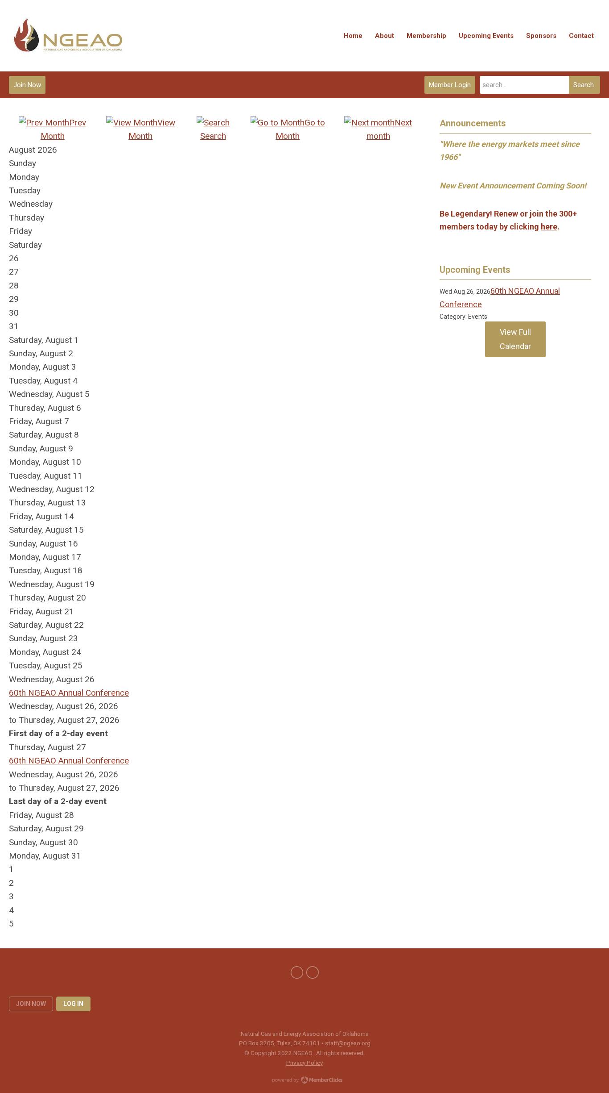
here (549, 226)
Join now (31, 1003)
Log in (73, 1003)
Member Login (450, 85)
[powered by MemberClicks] (304, 1081)
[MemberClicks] (68, 35)
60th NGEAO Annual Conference (69, 693)
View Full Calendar (515, 339)
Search (583, 85)
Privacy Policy (304, 1062)
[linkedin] (312, 972)
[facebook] (297, 972)
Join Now (27, 85)
